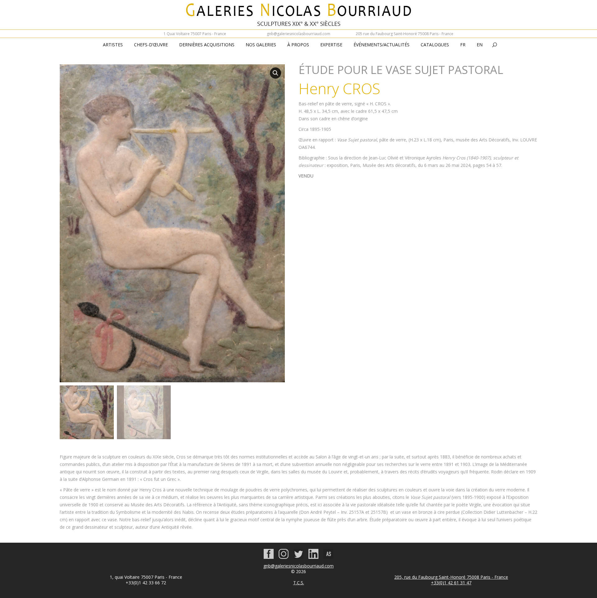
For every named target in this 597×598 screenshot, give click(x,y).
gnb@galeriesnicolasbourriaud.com (298, 33)
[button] (275, 73)
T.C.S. (298, 583)
